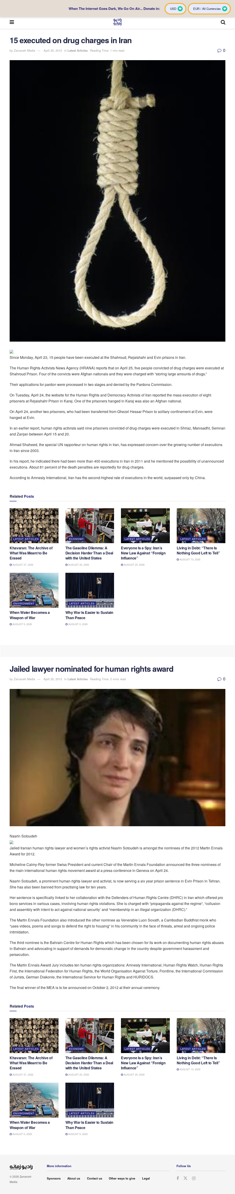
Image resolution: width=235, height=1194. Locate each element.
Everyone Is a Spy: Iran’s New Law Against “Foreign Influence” (143, 553)
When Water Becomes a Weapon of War (30, 615)
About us (73, 1178)
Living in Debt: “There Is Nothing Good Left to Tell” (198, 550)
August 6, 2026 (22, 624)
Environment (23, 603)
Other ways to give (122, 1178)
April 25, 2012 (53, 50)
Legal (146, 1178)
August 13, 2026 (189, 559)
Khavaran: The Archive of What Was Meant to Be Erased (31, 553)
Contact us (94, 1178)
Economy (76, 539)
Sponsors (54, 1178)
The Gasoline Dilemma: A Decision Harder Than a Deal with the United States (89, 553)
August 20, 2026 (78, 564)
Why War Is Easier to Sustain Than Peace (89, 615)
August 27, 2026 (22, 564)
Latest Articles (77, 50)
